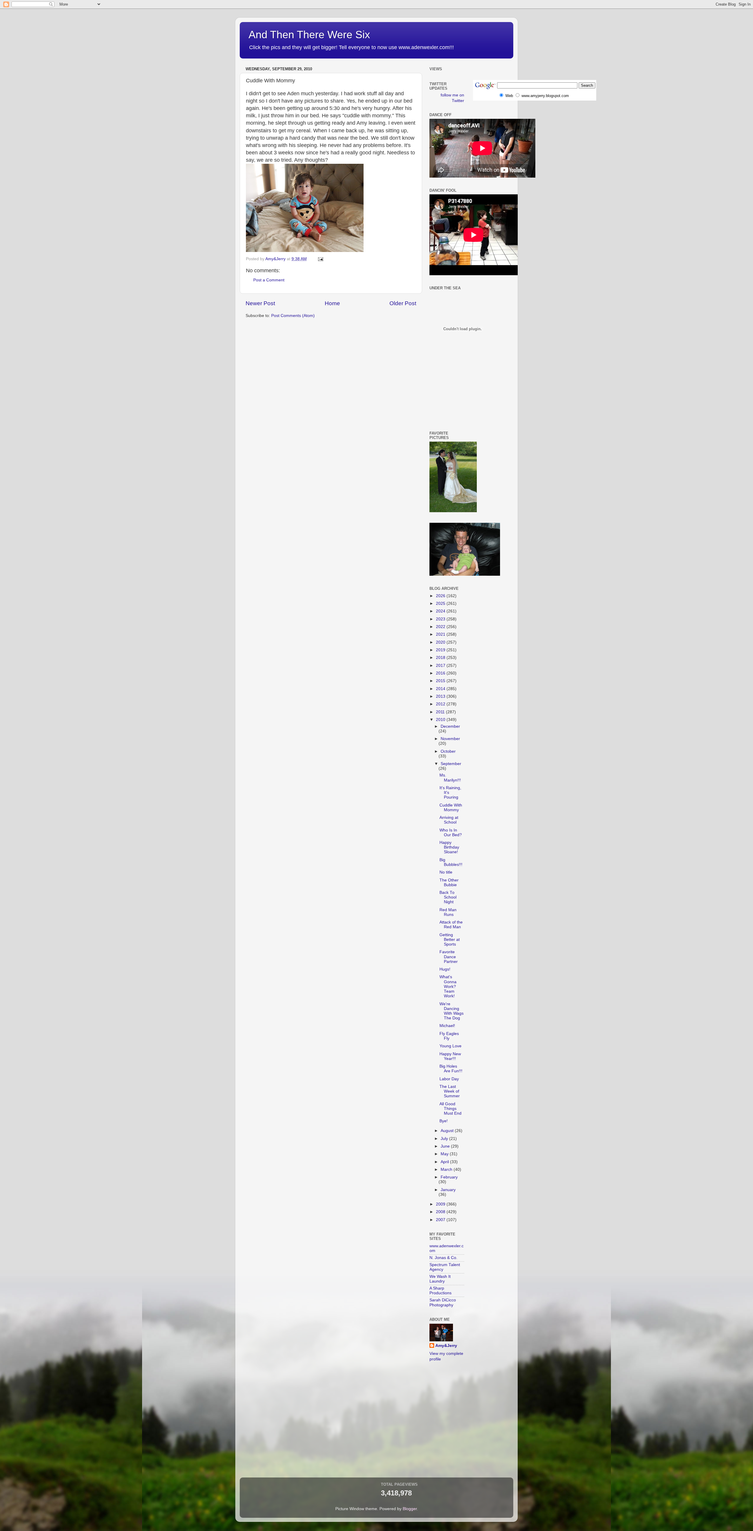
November (450, 739)
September (451, 764)
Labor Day (449, 1079)
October (448, 751)
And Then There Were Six (309, 35)
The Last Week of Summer (449, 1091)
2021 (441, 634)
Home (332, 303)
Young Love (450, 1046)
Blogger (410, 1509)
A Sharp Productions (440, 1290)
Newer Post (260, 303)
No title (445, 872)
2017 (441, 665)
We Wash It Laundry (440, 1278)
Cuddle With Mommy (450, 807)
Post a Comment (268, 280)
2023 (441, 619)
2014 (441, 689)
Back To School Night (448, 897)
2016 (441, 673)
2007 (441, 1220)
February (449, 1177)
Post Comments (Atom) (293, 315)
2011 (441, 712)
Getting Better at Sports (449, 939)
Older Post (402, 303)
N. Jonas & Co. (443, 1257)
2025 (441, 603)
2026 (441, 596)
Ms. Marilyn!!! (450, 777)
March (447, 1169)
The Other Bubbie (449, 882)
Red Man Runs (448, 912)
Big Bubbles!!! (450, 862)
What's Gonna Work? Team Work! (448, 986)
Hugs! (444, 969)
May (445, 1154)
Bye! (443, 1121)
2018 (441, 657)
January (448, 1190)
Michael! (447, 1026)
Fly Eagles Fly (449, 1036)
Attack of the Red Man (451, 924)
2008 (441, 1212)
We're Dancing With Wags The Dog (451, 1011)
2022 (441, 627)
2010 (441, 719)
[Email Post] (320, 259)
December (450, 726)
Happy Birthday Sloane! (449, 847)
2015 (441, 681)
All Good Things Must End (450, 1109)
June (446, 1146)
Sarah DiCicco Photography (442, 1302)
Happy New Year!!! (450, 1056)
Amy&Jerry (446, 1345)
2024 (441, 611)
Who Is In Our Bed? (450, 832)
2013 (441, 696)
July (445, 1138)
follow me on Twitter (452, 98)
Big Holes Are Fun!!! (450, 1068)
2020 (441, 642)
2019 (441, 650)
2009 (441, 1204)
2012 (441, 704)
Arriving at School (448, 819)
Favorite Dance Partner (448, 957)
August (448, 1130)
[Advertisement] (455, 398)
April (445, 1162)
